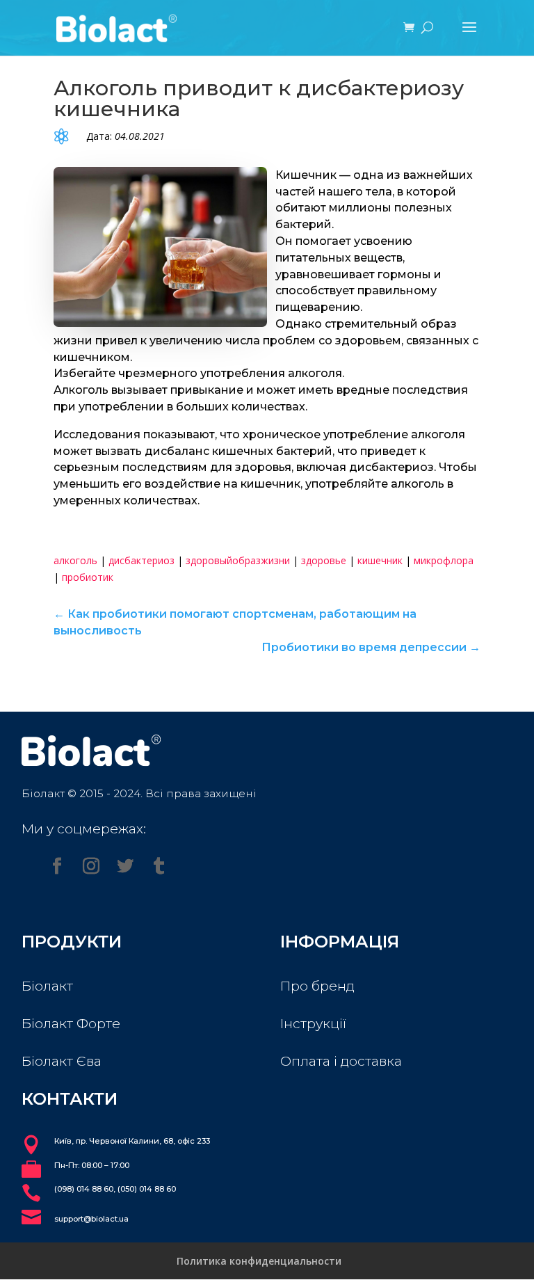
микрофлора (444, 560)
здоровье (323, 560)
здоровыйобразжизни (238, 560)
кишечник (380, 560)
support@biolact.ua (91, 1219)
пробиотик (87, 577)
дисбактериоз (141, 560)
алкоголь (75, 560)
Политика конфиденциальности (259, 1260)
